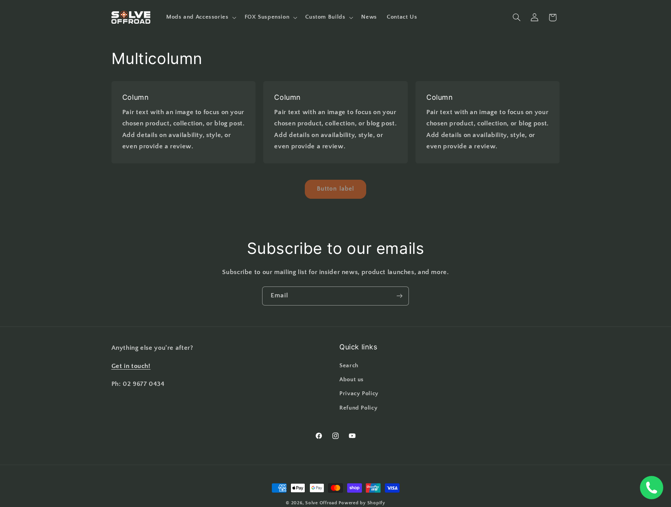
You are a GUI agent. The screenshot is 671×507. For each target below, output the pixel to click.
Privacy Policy (359, 394)
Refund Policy (358, 408)
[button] (200, 17)
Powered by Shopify (362, 502)
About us (351, 380)
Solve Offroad (321, 502)
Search (348, 366)
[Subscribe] (400, 296)
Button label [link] (335, 189)
